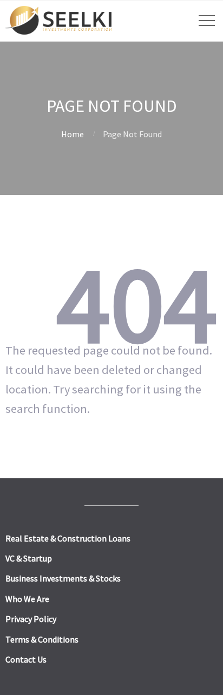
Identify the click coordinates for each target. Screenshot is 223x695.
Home (72, 134)
